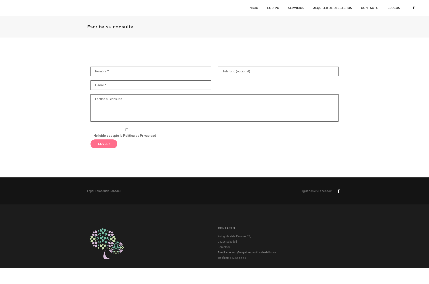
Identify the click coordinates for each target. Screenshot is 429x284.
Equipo (273, 8)
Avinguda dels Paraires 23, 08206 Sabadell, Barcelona (234, 242)
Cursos (393, 8)
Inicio (253, 8)
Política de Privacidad (139, 135)
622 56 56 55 (238, 257)
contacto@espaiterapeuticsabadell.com (251, 252)
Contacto (369, 8)
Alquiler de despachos (332, 8)
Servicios (296, 8)
